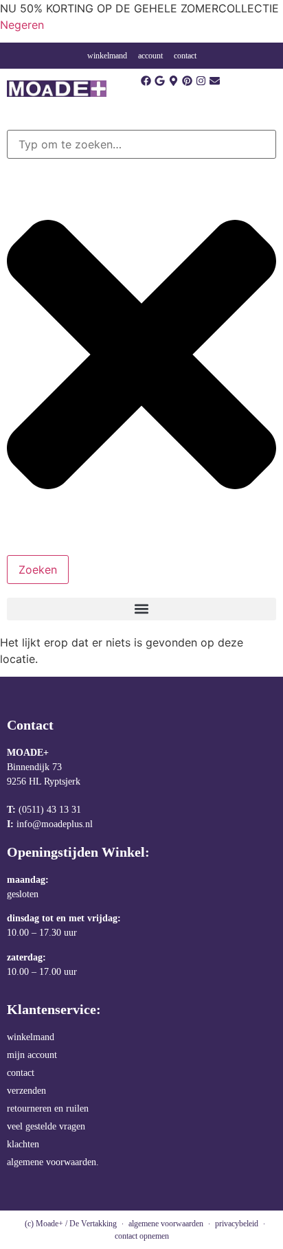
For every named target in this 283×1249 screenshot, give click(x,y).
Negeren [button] (22, 25)
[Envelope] (215, 81)
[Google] (160, 81)
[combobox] (141, 144)
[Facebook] (146, 81)
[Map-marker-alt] (173, 81)
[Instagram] (201, 81)
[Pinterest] (187, 81)
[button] (141, 609)
